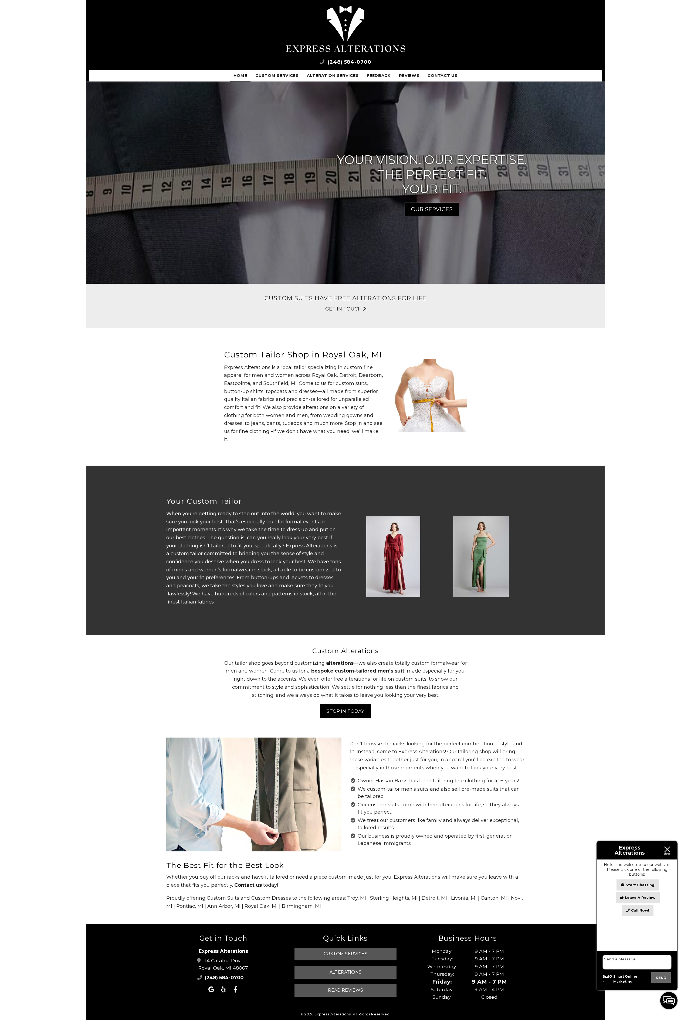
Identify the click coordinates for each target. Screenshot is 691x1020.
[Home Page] (345, 29)
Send (661, 977)
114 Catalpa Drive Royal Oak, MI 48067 (223, 964)
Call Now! (640, 910)
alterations (340, 663)
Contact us (248, 885)
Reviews (409, 75)
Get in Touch (344, 309)
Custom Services (277, 75)
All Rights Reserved (371, 1014)
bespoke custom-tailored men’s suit (357, 671)
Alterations (345, 972)
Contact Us (442, 75)
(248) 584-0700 (348, 62)
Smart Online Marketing (625, 979)
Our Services (432, 209)
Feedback (379, 75)
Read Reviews (345, 990)
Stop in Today (345, 711)
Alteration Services (333, 75)
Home (240, 75)
